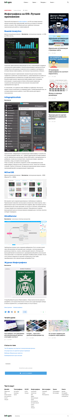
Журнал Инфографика (15, 262)
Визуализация (34, 398)
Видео (32, 396)
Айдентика (7, 391)
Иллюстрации (7, 394)
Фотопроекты (45, 394)
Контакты (17, 416)
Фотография (56, 393)
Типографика (56, 391)
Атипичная (33, 393)
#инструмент (8, 307)
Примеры (16, 393)
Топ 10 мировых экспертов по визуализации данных (19, 348)
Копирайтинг (65, 396)
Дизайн (63, 391)
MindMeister (10, 216)
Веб (5, 393)
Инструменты (7, 396)
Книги (52, 2)
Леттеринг (16, 391)
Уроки (34, 2)
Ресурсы (43, 2)
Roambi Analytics (12, 31)
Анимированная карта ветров (13, 355)
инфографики (23, 21)
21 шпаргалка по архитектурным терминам (17, 350)
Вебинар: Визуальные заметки (13, 353)
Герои (32, 399)
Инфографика (7, 10)
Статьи (26, 2)
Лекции (6, 399)
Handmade (33, 391)
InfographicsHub (12, 97)
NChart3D (9, 172)
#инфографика (17, 307)
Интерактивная (35, 402)
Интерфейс (64, 393)
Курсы (32, 406)
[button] (68, 2)
